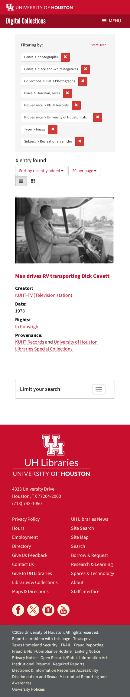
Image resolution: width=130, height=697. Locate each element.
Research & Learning (92, 564)
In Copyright (27, 326)
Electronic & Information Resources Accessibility (55, 670)
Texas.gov (82, 639)
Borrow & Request (89, 555)
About (77, 582)
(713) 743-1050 (27, 503)
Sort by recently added (40, 171)
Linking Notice (87, 651)
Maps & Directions (30, 591)
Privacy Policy (26, 519)
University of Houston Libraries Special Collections (56, 345)
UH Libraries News (89, 519)
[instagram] (48, 610)
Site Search (82, 528)
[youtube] (63, 610)
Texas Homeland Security (34, 645)
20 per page (83, 171)
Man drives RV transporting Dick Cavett (62, 276)
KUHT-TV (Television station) (43, 295)
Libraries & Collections (35, 582)
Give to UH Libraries (32, 573)
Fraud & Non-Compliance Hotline (42, 651)
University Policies (28, 689)
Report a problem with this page (41, 639)
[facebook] (18, 610)
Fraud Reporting (88, 645)
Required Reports (68, 664)
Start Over (98, 45)
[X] (33, 610)
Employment (25, 537)
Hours (18, 528)
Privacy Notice (24, 658)
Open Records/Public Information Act (74, 658)
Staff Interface (85, 591)
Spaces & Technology (92, 573)
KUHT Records (29, 342)
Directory (21, 546)
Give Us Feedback (29, 555)
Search (78, 546)
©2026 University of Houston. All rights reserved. (55, 632)
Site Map (80, 537)
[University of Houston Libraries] (51, 455)
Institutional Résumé (31, 664)
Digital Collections (26, 21)
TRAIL (65, 645)
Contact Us (23, 564)
